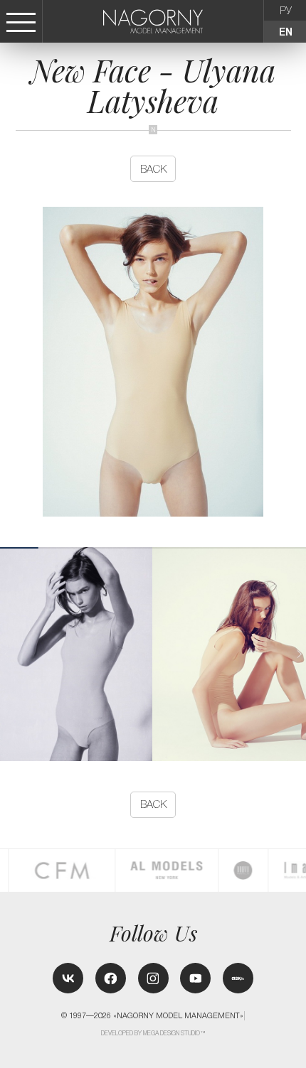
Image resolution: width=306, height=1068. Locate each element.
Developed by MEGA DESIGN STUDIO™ (153, 1033)
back (153, 169)
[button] (299, 654)
